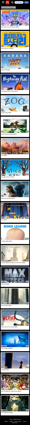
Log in (26, 2)
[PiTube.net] (7, 2)
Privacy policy (18, 421)
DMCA (6, 421)
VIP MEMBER (19, 2)
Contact (11, 421)
